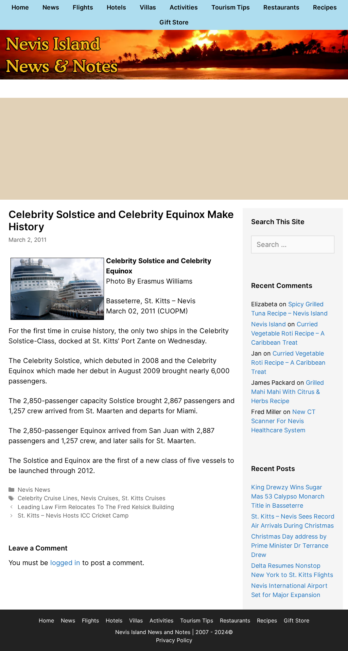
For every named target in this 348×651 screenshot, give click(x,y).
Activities (184, 7)
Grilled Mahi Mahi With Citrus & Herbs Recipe (287, 391)
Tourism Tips (230, 7)
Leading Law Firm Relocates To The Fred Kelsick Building (96, 507)
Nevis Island (268, 324)
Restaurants (281, 7)
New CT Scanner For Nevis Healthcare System (283, 421)
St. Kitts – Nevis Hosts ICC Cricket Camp (73, 515)
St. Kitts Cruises (144, 498)
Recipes (325, 7)
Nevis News (34, 489)
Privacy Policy (174, 640)
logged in (65, 563)
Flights (83, 7)
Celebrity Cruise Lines (47, 498)
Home (20, 7)
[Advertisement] (174, 148)
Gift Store (174, 22)
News (50, 7)
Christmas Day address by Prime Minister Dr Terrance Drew (289, 545)
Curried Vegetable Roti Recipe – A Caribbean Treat (288, 333)
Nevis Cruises (99, 498)
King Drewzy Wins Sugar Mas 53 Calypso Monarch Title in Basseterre (288, 496)
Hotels (116, 7)
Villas (148, 7)
